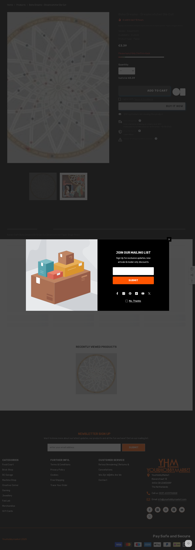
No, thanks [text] (135, 301)
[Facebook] (117, 293)
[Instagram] (124, 293)
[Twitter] (149, 293)
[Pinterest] (130, 293)
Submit (133, 280)
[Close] (169, 239)
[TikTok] (136, 293)
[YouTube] (143, 293)
